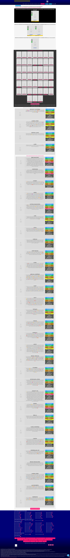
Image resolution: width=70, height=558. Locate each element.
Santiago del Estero (39, 534)
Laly (35, 297)
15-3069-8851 (50, 239)
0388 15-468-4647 (49, 367)
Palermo (49, 515)
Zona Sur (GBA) (39, 520)
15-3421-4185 (50, 192)
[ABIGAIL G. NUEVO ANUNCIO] (45, 65)
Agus (35, 344)
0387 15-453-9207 (50, 109)
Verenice (35, 496)
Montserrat (38, 515)
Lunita (35, 438)
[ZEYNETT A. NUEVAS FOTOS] (51, 58)
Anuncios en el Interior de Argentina (33, 539)
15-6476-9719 (50, 450)
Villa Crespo (49, 517)
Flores (27, 514)
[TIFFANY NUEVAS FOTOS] (45, 58)
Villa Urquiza (39, 518)
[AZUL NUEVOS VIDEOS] (51, 65)
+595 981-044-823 (49, 274)
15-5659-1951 (50, 332)
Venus (35, 320)
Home (15, 538)
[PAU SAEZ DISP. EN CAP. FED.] (24, 65)
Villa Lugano (28, 518)
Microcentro (28, 515)
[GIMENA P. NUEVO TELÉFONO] (29, 102)
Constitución (17, 514)
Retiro (38, 516)
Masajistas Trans (26, 539)
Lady (35, 285)
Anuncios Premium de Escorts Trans (40, 538)
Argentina (17, 536)
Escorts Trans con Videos (20, 539)
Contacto (37, 541)
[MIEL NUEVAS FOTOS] (19, 58)
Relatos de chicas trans (41, 539)
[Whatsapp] (31, 15)
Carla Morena (35, 426)
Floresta (38, 514)
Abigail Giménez (35, 274)
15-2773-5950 (50, 473)
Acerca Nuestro (40, 541)
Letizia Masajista (35, 204)
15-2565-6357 (50, 144)
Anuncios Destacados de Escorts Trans (50, 538)
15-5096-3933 (50, 438)
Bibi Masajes (35, 157)
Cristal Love (35, 132)
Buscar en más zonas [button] (18, 5)
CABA (27, 534)
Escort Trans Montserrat (52, 24)
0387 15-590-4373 (49, 379)
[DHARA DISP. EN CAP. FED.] (40, 58)
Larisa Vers (35, 121)
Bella (35, 415)
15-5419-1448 (50, 132)
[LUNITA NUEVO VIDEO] (29, 58)
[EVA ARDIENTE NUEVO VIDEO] (24, 80)
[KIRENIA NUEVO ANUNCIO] (19, 80)
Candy (35, 180)
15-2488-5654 (50, 403)
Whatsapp (50, 110)
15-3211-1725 (49, 169)
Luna (35, 262)
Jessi (35, 192)
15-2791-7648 (50, 415)
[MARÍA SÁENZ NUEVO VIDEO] (35, 58)
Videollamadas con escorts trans (48, 539)
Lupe (35, 144)
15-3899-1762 (50, 297)
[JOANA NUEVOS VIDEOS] (45, 80)
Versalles (38, 517)
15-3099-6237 (50, 262)
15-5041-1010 (49, 204)
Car (35, 215)
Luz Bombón (35, 485)
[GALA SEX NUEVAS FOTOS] (29, 65)
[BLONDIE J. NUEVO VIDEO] (29, 80)
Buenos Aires (17, 534)
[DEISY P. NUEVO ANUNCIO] (24, 87)
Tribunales (28, 517)
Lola (35, 227)
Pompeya (17, 516)
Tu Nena (35, 367)
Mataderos (17, 515)
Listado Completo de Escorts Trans (21, 538)
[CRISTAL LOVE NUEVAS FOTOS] (40, 80)
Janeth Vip (35, 391)
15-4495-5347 (50, 485)
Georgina (35, 169)
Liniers (49, 514)
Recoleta (27, 516)
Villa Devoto (17, 518)
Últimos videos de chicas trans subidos (31, 538)
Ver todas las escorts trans (35, 508)
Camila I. (35, 332)
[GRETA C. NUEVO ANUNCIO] (35, 87)
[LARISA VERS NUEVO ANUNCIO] (19, 65)
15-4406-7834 (50, 227)
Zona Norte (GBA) (18, 520)
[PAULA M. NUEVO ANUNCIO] (24, 58)
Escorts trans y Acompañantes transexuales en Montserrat (28, 6)
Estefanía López (35, 379)
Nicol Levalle (35, 356)
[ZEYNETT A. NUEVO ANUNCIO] (29, 87)
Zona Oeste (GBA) (28, 520)
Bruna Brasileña (35, 461)
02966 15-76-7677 (49, 344)
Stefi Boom (35, 250)
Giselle (35, 239)
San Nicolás (17, 517)
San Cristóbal (49, 516)
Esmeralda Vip (35, 450)
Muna (35, 403)
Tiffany (35, 309)
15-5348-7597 (50, 157)
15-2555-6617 (50, 309)
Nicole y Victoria (35, 109)
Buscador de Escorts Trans (26, 541)
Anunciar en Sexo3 (32, 541)
